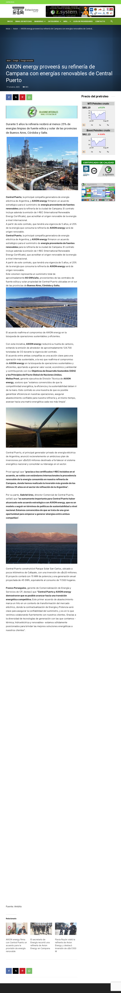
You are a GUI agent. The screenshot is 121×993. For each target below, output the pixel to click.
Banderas (38, 21)
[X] (16, 97)
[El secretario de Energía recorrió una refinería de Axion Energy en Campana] (41, 929)
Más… (66, 21)
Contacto (100, 21)
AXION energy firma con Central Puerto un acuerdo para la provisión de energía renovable (16, 945)
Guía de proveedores (83, 21)
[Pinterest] (22, 97)
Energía (15, 61)
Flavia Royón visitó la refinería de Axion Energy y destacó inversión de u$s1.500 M (65, 945)
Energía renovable (27, 61)
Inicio (10, 21)
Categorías (53, 21)
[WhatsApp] (29, 97)
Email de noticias (23, 21)
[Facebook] (9, 97)
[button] (111, 21)
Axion (15, 28)
